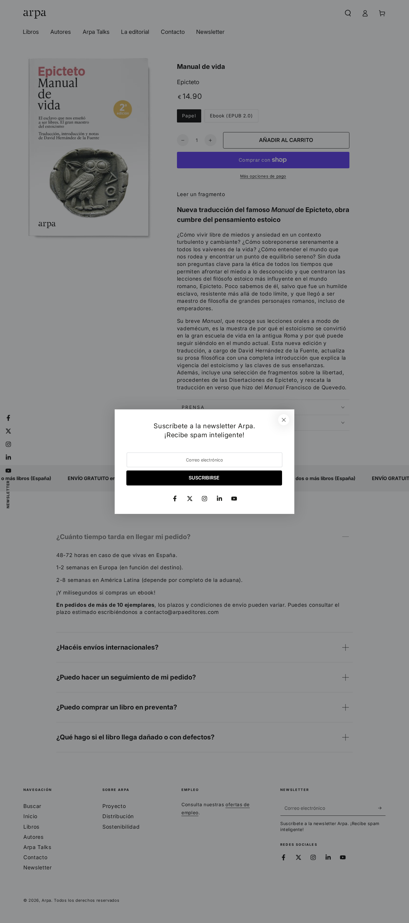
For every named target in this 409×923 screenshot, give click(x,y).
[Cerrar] (284, 420)
